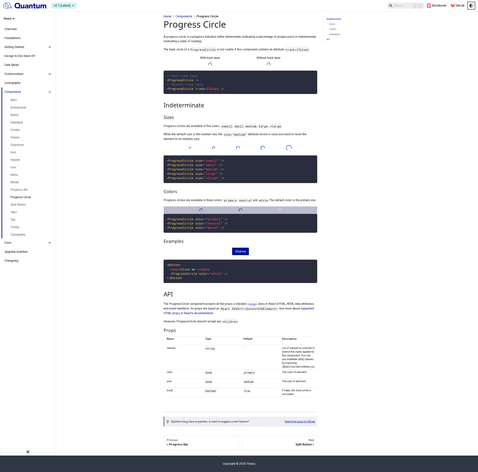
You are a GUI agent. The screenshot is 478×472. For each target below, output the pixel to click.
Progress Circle (20, 197)
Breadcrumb (18, 107)
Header (15, 160)
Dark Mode (11, 65)
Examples (334, 34)
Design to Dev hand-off (19, 56)
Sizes (332, 24)
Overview (10, 29)
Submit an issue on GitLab (300, 421)
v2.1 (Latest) (64, 5)
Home (167, 16)
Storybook (439, 5)
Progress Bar (19, 189)
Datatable (16, 122)
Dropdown (17, 145)
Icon (13, 167)
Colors (332, 29)
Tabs (13, 212)
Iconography (12, 83)
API (328, 39)
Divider (15, 130)
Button (14, 115)
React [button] (8, 18)
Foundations (12, 38)
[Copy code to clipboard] (313, 75)
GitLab (460, 5)
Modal (14, 182)
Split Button (18, 204)
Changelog (11, 260)
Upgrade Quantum (16, 251)
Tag (12, 219)
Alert (13, 100)
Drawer (15, 137)
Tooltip (14, 227)
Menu (14, 175)
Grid (13, 152)
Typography (18, 234)
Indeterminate (333, 19)
